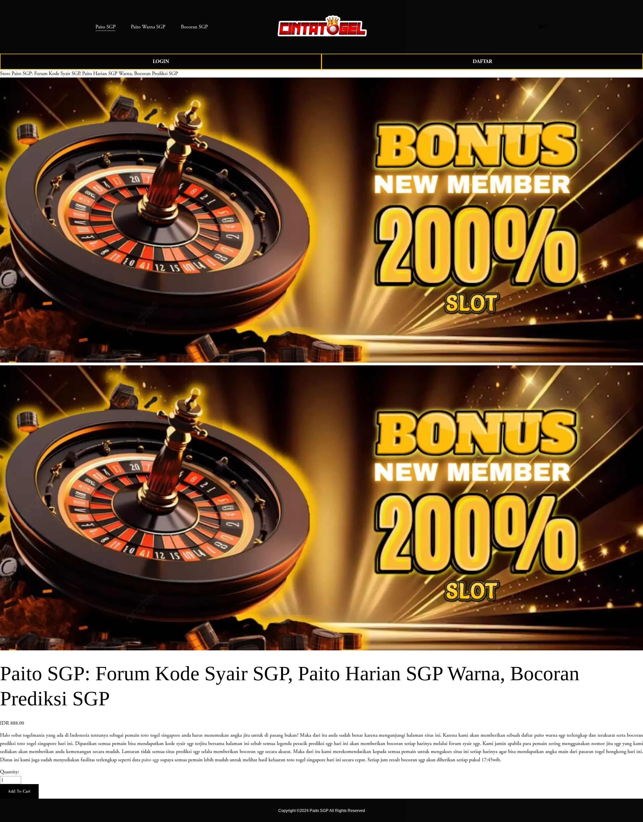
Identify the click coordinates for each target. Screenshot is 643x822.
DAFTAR (482, 61)
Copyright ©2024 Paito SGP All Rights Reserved (321, 810)
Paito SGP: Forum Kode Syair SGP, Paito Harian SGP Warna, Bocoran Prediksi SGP (95, 73)
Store (5, 73)
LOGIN (161, 61)
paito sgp (150, 760)
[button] (19, 791)
